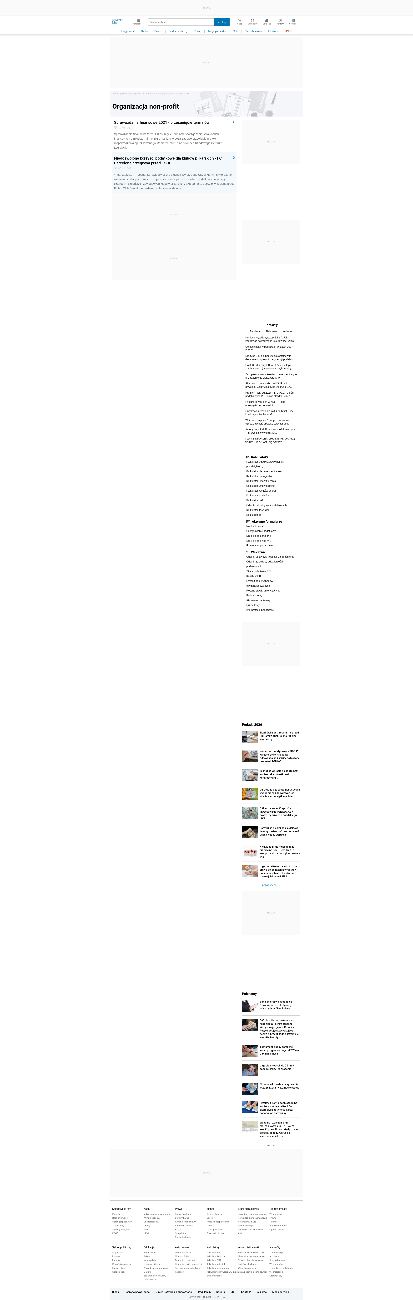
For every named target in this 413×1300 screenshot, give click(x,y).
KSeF (288, 31)
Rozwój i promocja (121, 1264)
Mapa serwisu (280, 1292)
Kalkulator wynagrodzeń (260, 476)
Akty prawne (182, 1247)
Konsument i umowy (185, 1221)
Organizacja (118, 1252)
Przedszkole (150, 1252)
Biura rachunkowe (248, 1208)
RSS (233, 1292)
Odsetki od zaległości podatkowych (266, 505)
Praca (178, 1229)
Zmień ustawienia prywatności (174, 1292)
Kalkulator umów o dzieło (260, 485)
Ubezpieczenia (151, 1221)
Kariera (220, 1292)
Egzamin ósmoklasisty (155, 1275)
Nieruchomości (253, 31)
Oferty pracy (275, 1275)
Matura (147, 1272)
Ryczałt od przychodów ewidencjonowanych (259, 583)
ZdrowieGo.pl (276, 1252)
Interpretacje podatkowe (260, 610)
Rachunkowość (255, 526)
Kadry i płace (118, 1268)
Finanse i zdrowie (215, 1233)
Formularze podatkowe (259, 545)
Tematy (149, 93)
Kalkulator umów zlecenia (261, 481)
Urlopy (147, 1225)
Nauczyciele (150, 1260)
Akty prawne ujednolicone (188, 1268)
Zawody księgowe (121, 1229)
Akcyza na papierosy (258, 600)
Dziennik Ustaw (183, 1252)
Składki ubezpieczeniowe (250, 1260)
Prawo (197, 31)
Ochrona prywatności (137, 1292)
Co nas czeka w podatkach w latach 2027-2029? (269, 348)
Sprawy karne (182, 1218)
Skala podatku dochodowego (252, 1272)
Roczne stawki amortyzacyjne (263, 590)
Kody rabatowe (277, 1260)
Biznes (158, 31)
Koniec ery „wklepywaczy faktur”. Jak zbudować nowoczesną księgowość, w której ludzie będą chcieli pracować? (271, 339)
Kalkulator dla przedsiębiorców (264, 471)
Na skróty (274, 1247)
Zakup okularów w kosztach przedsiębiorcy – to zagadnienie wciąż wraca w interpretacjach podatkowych (271, 376)
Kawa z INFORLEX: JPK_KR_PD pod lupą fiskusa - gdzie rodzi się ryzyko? (270, 440)
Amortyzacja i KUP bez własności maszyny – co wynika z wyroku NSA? (270, 431)
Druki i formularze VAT (259, 540)
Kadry (144, 31)
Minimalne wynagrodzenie (251, 1256)
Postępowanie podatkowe (261, 531)
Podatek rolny (254, 595)
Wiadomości (275, 1214)
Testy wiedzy (150, 1279)
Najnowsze (271, 331)
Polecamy (249, 993)
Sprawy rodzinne (183, 1214)
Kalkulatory (259, 457)
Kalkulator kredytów (257, 495)
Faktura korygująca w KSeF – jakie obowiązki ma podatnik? (265, 404)
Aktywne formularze (267, 521)
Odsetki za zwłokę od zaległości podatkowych (264, 564)
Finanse (273, 1221)
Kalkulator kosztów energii (261, 490)
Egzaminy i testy (152, 1264)
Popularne (255, 331)
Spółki (209, 1218)
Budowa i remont (278, 1225)
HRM (146, 1233)
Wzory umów (276, 1264)
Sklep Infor (180, 1233)
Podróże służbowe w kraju (251, 1252)
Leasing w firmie (214, 1229)
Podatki (116, 1214)
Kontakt (246, 1292)
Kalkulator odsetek (215, 1264)
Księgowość (128, 31)
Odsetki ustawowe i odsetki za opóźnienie (270, 556)
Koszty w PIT (253, 576)
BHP (146, 1229)
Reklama (262, 1292)
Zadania (116, 1260)
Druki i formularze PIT (258, 535)
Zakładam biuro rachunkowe (252, 1214)
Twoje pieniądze (217, 31)
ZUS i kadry (118, 1225)
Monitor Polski (182, 1256)
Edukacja (273, 31)
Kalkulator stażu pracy (217, 1268)
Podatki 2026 (252, 724)
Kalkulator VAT (254, 500)
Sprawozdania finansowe (250, 1229)
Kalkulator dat (254, 514)
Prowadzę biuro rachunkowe (252, 1218)
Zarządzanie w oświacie (156, 1268)
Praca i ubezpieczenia (217, 1221)
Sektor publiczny (178, 31)
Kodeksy (179, 1272)
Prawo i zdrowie (183, 1237)
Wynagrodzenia (152, 1218)
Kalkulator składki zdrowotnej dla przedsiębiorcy (265, 464)
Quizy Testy (253, 605)
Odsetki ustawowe (247, 1268)
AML (240, 1233)
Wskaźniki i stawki (248, 1247)
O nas (115, 1292)
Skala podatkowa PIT (258, 571)
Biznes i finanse (214, 1214)
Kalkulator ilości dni (257, 510)
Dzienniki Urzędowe (185, 1260)
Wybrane (287, 331)
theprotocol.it (276, 1272)
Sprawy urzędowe (184, 1225)
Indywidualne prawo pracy (157, 1214)
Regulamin (204, 1292)
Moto (235, 31)
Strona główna (119, 93)
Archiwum (274, 1256)
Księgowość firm (121, 1208)
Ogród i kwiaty (276, 1229)
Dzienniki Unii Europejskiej (188, 1264)
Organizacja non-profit (177, 93)
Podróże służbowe (247, 1264)
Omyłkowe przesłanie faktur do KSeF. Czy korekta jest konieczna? (269, 413)
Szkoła (147, 1256)
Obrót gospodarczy (122, 1221)
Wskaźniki (258, 552)
